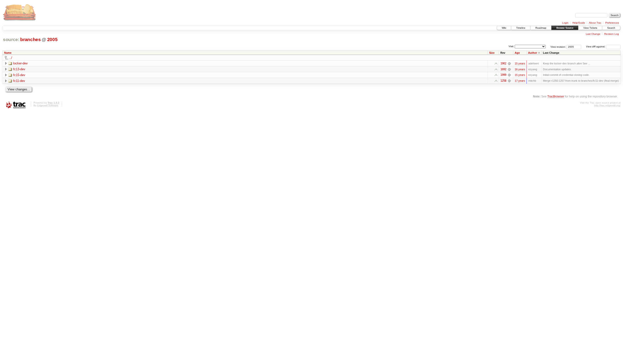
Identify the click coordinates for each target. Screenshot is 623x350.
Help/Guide (578, 22)
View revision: (558, 46)
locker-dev (20, 63)
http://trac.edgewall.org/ (607, 105)
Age (517, 52)
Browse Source (564, 27)
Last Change (593, 34)
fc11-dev (19, 81)
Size (492, 52)
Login (565, 22)
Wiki (504, 27)
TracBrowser (555, 96)
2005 (52, 39)
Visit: (511, 46)
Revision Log (611, 34)
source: (11, 39)
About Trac (595, 22)
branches (30, 39)
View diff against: (596, 46)
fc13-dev (19, 69)
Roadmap (540, 27)
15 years (520, 63)
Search (611, 27)
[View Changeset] (509, 63)
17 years (520, 80)
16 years (520, 69)
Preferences (612, 22)
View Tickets (590, 27)
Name (7, 52)
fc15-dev (19, 75)
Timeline (520, 27)
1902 (503, 63)
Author (532, 52)
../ (10, 58)
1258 (503, 80)
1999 (503, 75)
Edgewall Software (47, 105)
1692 (503, 69)
